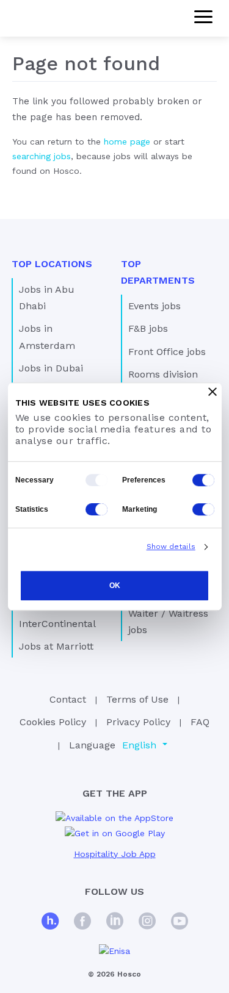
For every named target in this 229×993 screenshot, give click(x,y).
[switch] (203, 480)
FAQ (200, 722)
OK (114, 585)
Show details (171, 546)
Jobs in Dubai (51, 368)
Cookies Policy (53, 722)
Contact (67, 699)
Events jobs (154, 306)
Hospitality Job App (115, 854)
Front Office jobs (167, 351)
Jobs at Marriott (56, 646)
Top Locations (52, 264)
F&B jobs (148, 328)
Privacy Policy (138, 722)
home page (127, 141)
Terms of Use (137, 699)
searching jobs (41, 156)
